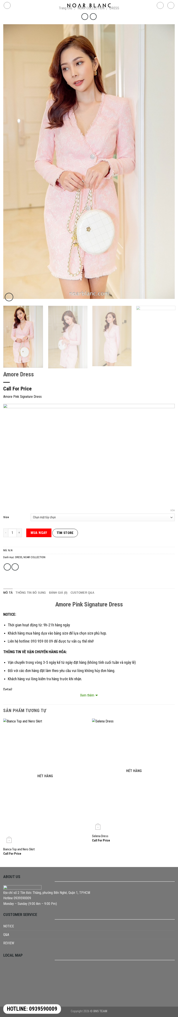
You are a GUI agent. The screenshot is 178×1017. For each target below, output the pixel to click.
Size (6, 517)
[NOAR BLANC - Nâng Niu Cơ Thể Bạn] (89, 5)
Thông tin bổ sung (31, 592)
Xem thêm (87, 695)
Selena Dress (100, 836)
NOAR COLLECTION (34, 557)
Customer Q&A (82, 592)
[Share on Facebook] (7, 567)
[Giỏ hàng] (170, 5)
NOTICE (8, 926)
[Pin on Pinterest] (15, 567)
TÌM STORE (65, 533)
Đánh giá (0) (58, 592)
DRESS (18, 557)
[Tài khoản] (160, 5)
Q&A (6, 935)
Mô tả (8, 592)
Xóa (172, 510)
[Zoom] (9, 297)
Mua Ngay (39, 533)
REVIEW (8, 943)
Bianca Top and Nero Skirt (19, 849)
